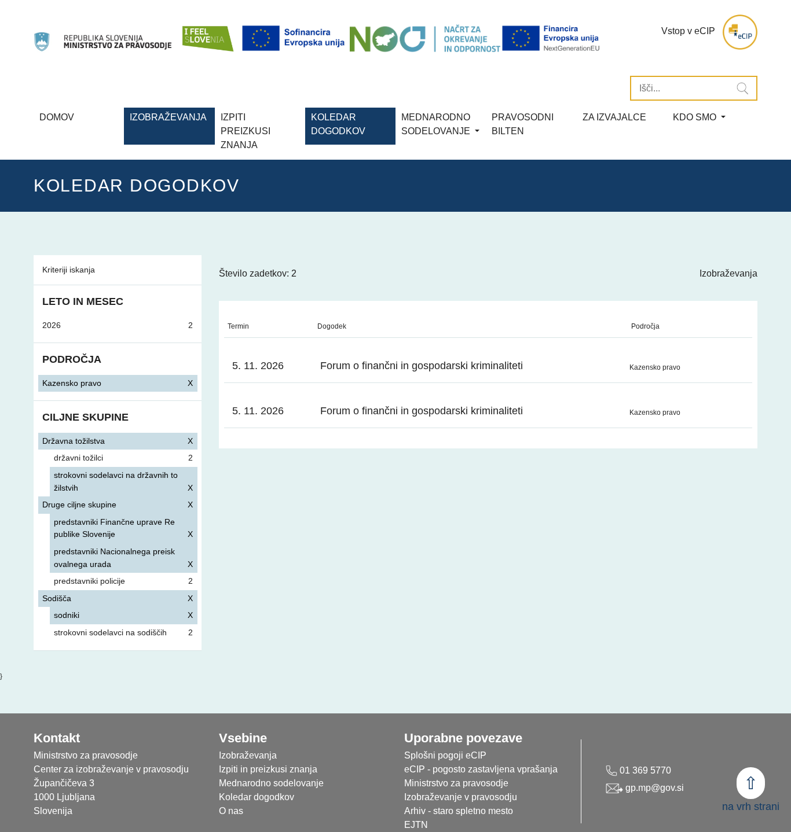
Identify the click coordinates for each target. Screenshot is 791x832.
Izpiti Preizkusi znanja (245, 131)
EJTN (416, 825)
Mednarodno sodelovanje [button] (437, 124)
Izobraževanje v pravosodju (460, 797)
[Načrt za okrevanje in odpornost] (425, 38)
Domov (56, 117)
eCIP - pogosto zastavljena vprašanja (481, 769)
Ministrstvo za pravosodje (456, 783)
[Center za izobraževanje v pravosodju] (104, 32)
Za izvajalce (614, 117)
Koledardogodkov (338, 124)
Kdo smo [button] (696, 117)
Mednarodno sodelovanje (271, 783)
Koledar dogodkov (256, 797)
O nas (231, 811)
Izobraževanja (168, 117)
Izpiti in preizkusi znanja (268, 769)
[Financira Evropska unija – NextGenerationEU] (551, 38)
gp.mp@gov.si (653, 788)
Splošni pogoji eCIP (445, 755)
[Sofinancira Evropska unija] (295, 38)
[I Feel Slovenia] (207, 32)
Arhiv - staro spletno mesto (458, 811)
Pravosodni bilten (523, 124)
